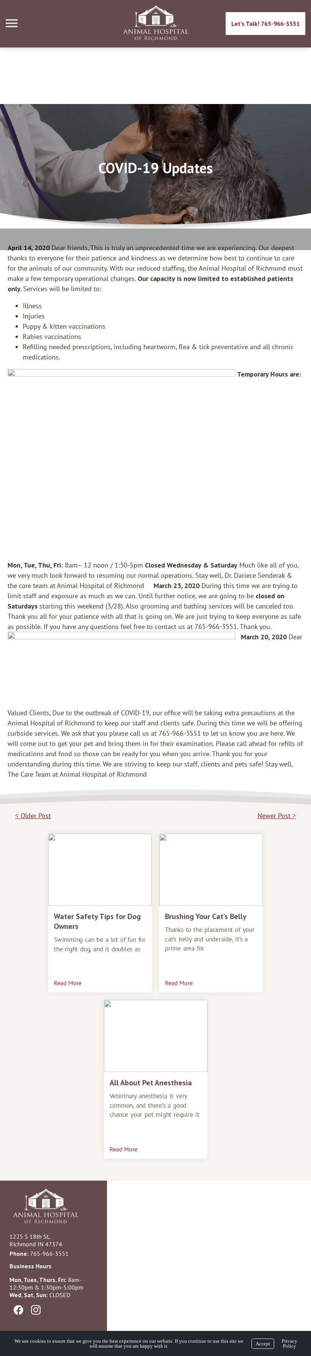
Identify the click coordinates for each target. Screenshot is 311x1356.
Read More (68, 983)
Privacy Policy (289, 1343)
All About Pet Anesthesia (151, 1083)
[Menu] (12, 23)
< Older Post (33, 815)
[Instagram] (35, 1310)
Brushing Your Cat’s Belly (206, 916)
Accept (263, 1344)
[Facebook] (18, 1310)
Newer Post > (277, 815)
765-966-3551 (49, 1253)
